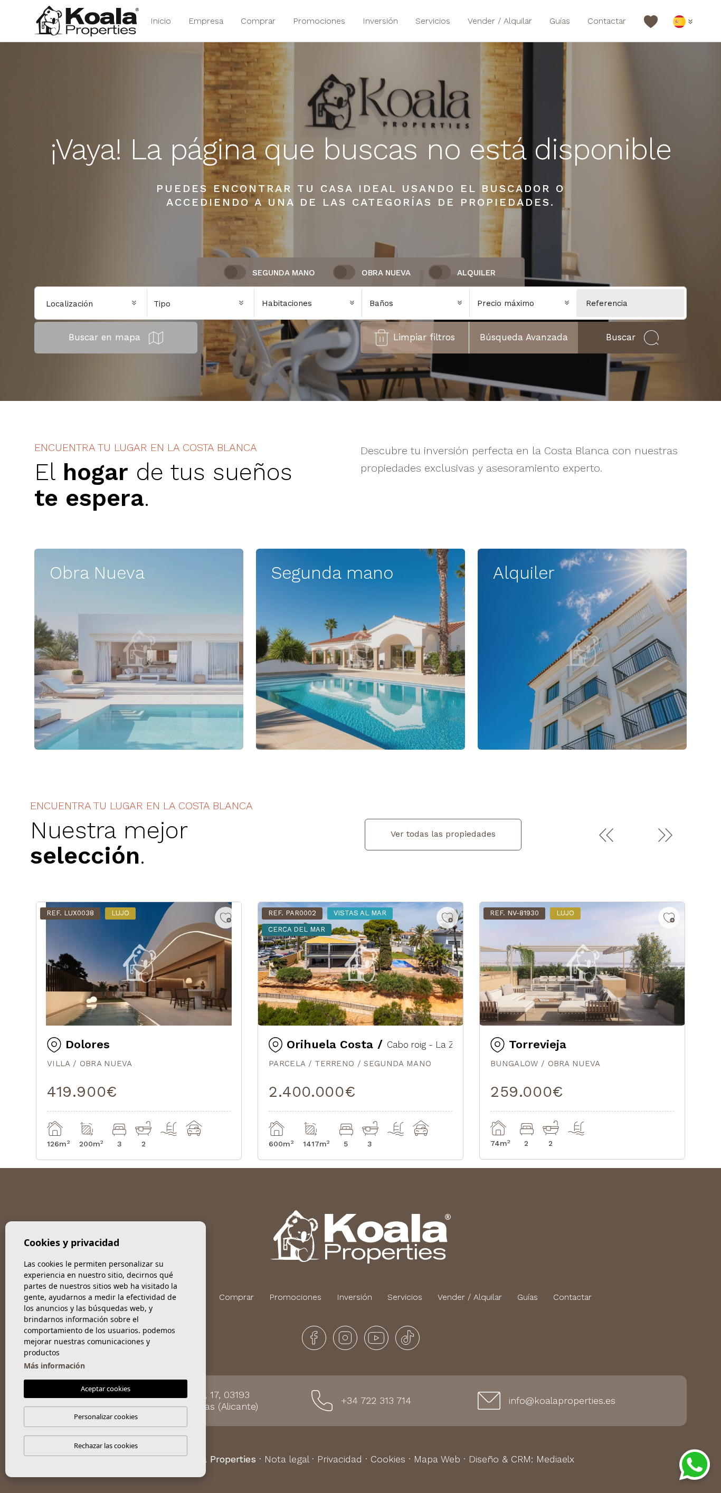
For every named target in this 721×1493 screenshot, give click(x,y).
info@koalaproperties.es (562, 1400)
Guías (559, 21)
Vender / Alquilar (500, 21)
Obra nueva (386, 272)
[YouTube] (377, 1337)
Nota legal (286, 1459)
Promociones (319, 21)
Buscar (620, 337)
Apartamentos (106, 660)
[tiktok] (407, 1337)
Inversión (380, 21)
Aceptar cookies (105, 1388)
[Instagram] (346, 1337)
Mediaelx (555, 1459)
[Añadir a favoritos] (225, 918)
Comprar (258, 21)
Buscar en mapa (104, 337)
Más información (54, 1366)
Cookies (388, 1459)
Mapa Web (437, 1459)
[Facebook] (315, 1337)
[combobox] (201, 302)
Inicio (160, 21)
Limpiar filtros (424, 337)
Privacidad (339, 1459)
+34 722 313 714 (376, 1400)
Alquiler (476, 272)
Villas (79, 695)
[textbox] (203, 304)
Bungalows (96, 731)
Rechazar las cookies (106, 1445)
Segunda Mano (283, 272)
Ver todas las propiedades (443, 834)
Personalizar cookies (106, 1416)
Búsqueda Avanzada (524, 337)
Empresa (205, 21)
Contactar (606, 21)
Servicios (432, 21)
